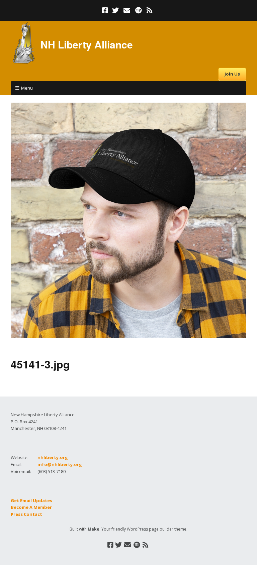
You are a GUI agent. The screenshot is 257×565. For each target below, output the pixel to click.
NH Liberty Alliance (86, 44)
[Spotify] (138, 10)
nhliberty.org (52, 457)
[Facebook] (105, 10)
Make (93, 529)
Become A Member (31, 507)
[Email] (127, 10)
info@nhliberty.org (59, 464)
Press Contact (26, 514)
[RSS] (149, 10)
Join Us (232, 74)
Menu (27, 88)
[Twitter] (115, 10)
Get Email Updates (31, 500)
